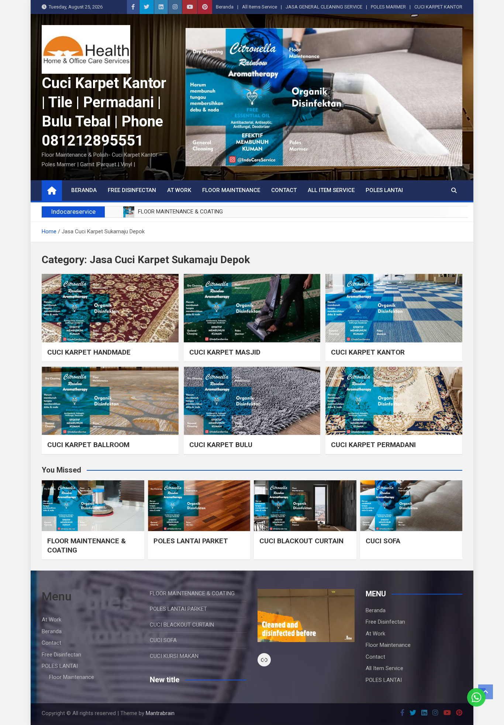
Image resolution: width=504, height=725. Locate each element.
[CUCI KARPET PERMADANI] (393, 401)
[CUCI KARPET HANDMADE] (110, 308)
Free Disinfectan (132, 190)
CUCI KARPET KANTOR (438, 7)
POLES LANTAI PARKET (190, 541)
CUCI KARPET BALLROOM (88, 444)
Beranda (225, 7)
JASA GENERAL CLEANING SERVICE (324, 7)
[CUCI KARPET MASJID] (252, 308)
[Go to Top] (485, 691)
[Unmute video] (306, 615)
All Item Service (331, 190)
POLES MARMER (388, 7)
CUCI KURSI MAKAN (174, 656)
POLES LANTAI (384, 190)
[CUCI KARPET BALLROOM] (110, 401)
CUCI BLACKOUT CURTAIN (301, 541)
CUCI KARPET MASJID (224, 352)
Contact (284, 190)
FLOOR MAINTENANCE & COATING (192, 593)
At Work (179, 190)
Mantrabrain (160, 713)
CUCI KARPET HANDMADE (89, 352)
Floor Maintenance (231, 190)
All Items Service (259, 7)
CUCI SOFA (383, 541)
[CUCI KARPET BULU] (252, 401)
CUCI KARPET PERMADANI (373, 444)
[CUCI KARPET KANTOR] (393, 308)
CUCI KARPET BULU (220, 444)
